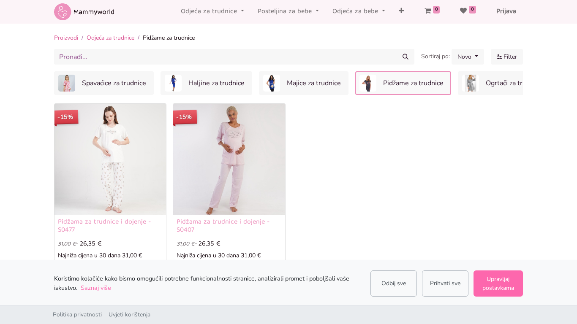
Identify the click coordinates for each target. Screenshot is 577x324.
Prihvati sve (445, 283)
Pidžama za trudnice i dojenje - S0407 (223, 226)
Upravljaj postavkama (498, 283)
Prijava (506, 12)
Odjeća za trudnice (110, 38)
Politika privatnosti (77, 314)
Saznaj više (96, 288)
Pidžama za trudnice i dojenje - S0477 (104, 226)
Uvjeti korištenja (129, 314)
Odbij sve (393, 283)
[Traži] (405, 57)
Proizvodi (66, 38)
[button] (401, 12)
